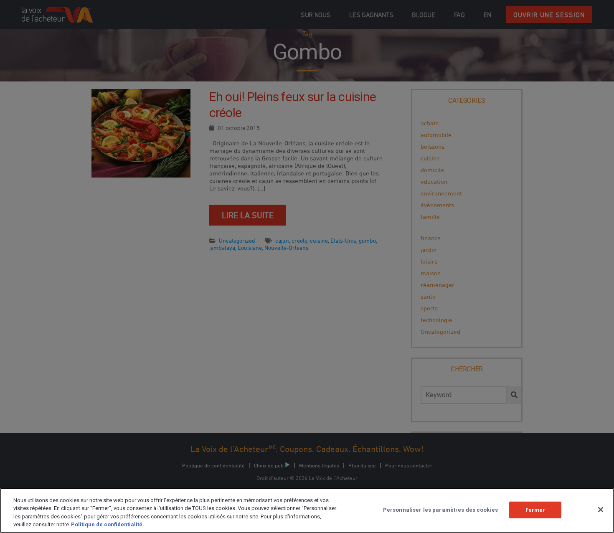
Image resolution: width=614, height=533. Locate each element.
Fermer (535, 510)
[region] (307, 510)
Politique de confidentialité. (107, 524)
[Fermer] (600, 509)
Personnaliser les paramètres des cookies (440, 510)
